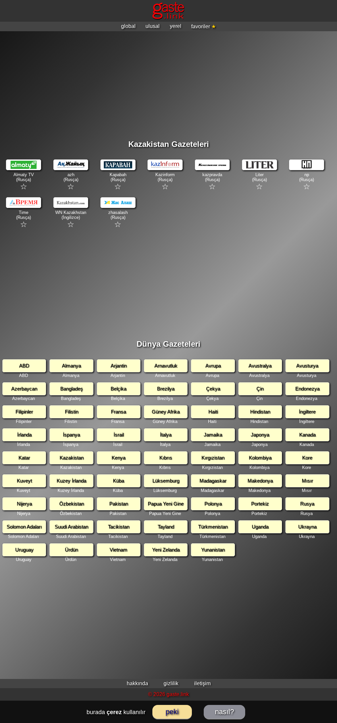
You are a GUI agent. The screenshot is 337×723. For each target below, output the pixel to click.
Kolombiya (260, 457)
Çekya (213, 388)
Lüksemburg (165, 480)
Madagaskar (212, 480)
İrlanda (24, 434)
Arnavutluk (165, 365)
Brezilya (165, 388)
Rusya (307, 503)
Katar (24, 457)
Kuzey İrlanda (71, 480)
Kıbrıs (165, 457)
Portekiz (260, 503)
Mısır (307, 480)
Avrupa (213, 365)
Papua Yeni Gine (166, 503)
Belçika (118, 388)
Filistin (71, 411)
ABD (24, 365)
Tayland (166, 526)
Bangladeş (71, 388)
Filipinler (24, 411)
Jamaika (213, 434)
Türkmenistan (213, 526)
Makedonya (260, 480)
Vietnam (118, 549)
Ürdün (71, 549)
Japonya (260, 434)
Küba (118, 480)
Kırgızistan (212, 457)
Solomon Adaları (24, 526)
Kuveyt (24, 480)
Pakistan (118, 503)
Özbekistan (71, 503)
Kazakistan (72, 457)
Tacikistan (118, 526)
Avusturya (307, 365)
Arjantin (119, 365)
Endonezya (307, 388)
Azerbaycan (24, 388)
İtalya (165, 434)
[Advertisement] (168, 82)
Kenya (118, 457)
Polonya (213, 503)
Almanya (71, 365)
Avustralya (260, 365)
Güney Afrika (166, 411)
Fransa (118, 411)
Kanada (307, 434)
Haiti (213, 411)
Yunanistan (213, 549)
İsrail (119, 434)
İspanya (71, 434)
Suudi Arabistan (71, 526)
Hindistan (260, 411)
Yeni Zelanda (166, 549)
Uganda (260, 526)
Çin (260, 388)
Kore (307, 457)
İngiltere (307, 411)
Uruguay (24, 549)
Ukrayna (307, 526)
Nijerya (24, 503)
